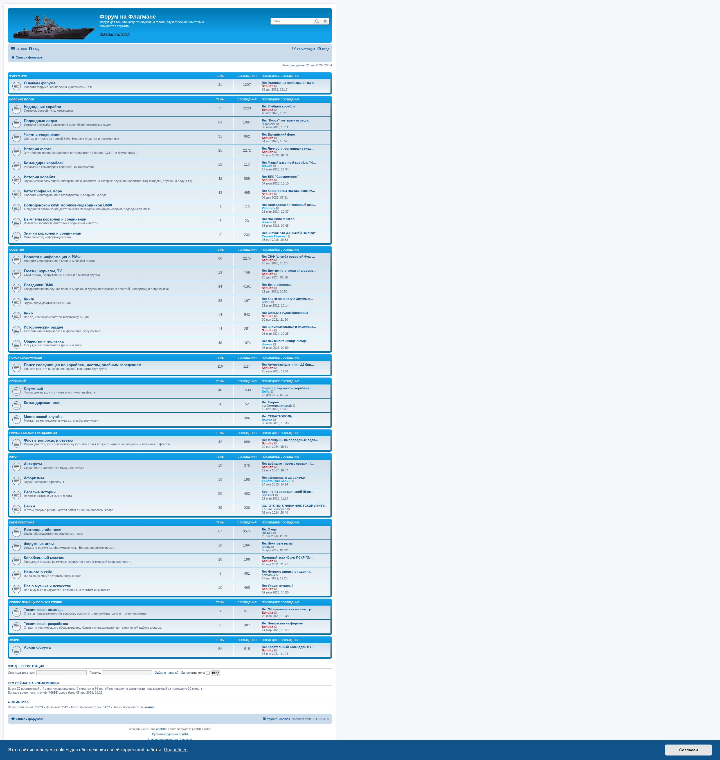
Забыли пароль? (167, 672)
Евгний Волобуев (274, 509)
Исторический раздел (43, 327)
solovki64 (268, 575)
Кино (28, 313)
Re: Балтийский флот (278, 134)
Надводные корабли (42, 107)
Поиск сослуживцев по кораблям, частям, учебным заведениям (82, 365)
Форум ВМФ (18, 75)
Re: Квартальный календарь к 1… (288, 647)
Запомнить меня (193, 672)
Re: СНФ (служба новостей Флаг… (288, 256)
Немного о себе (38, 572)
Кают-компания (21, 522)
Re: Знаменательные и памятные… (289, 327)
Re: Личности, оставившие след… (288, 148)
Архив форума (37, 647)
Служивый (17, 381)
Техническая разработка (46, 624)
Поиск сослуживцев (25, 357)
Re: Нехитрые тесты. (277, 543)
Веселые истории (40, 492)
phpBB (160, 728)
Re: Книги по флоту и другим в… (287, 298)
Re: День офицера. (276, 284)
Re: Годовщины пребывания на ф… (290, 82)
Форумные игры (39, 544)
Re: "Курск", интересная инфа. (285, 120)
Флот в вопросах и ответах (48, 440)
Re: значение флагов (278, 219)
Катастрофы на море (43, 191)
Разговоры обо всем (43, 530)
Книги (29, 299)
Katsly (266, 546)
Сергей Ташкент (274, 236)
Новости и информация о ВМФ (52, 257)
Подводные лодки (40, 121)
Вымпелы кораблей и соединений (55, 219)
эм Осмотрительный (277, 405)
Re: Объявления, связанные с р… (288, 609)
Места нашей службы (43, 417)
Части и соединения (42, 135)
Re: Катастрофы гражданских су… (288, 190)
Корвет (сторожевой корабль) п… (288, 388)
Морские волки (21, 99)
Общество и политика (44, 341)
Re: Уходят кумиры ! (277, 585)
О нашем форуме (39, 83)
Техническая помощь (43, 610)
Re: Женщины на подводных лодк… (290, 440)
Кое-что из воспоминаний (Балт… (288, 491)
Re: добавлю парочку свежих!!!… (288, 463)
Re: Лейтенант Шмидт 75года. (284, 341)
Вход (12, 666)
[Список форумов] (54, 24)
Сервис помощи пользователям (35, 602)
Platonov (268, 208)
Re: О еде (269, 529)
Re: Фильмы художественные (285, 312)
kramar (150, 707)
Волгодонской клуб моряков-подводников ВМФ (68, 205)
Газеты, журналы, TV (43, 271)
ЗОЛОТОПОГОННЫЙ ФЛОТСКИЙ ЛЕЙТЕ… (295, 505)
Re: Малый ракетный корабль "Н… (289, 162)
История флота (37, 149)
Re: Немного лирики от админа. (286, 571)
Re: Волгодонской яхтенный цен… (289, 204)
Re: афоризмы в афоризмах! (284, 477)
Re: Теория (270, 402)
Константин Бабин (276, 481)
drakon (267, 166)
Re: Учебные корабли (278, 106)
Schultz (267, 86)
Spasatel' (268, 495)
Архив (14, 640)
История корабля (39, 177)
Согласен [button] (688, 750)
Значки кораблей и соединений (52, 233)
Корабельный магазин (44, 558)
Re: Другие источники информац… (289, 270)
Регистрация (32, 666)
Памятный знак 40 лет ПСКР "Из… (288, 557)
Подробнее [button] (176, 749)
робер (266, 302)
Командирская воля (42, 403)
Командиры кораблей (44, 163)
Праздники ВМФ (38, 285)
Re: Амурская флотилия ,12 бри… (288, 364)
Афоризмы (34, 478)
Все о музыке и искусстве (47, 586)
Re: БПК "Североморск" (280, 176)
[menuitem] (33, 49)
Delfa (265, 391)
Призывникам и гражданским (33, 433)
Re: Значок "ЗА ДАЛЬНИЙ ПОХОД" (289, 233)
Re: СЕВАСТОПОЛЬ (277, 416)
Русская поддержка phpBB (170, 734)
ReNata (267, 532)
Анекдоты (33, 464)
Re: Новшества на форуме (282, 623)
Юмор (14, 456)
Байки (29, 506)
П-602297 (268, 123)
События (16, 249)
